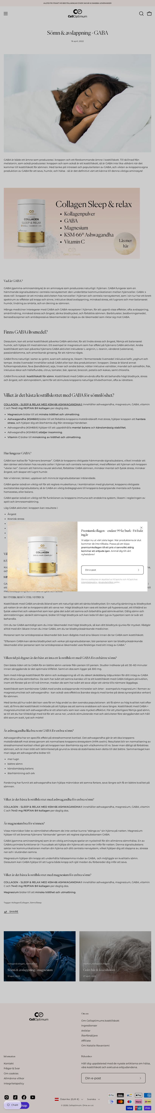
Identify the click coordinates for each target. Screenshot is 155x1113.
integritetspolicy (89, 582)
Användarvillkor (106, 582)
